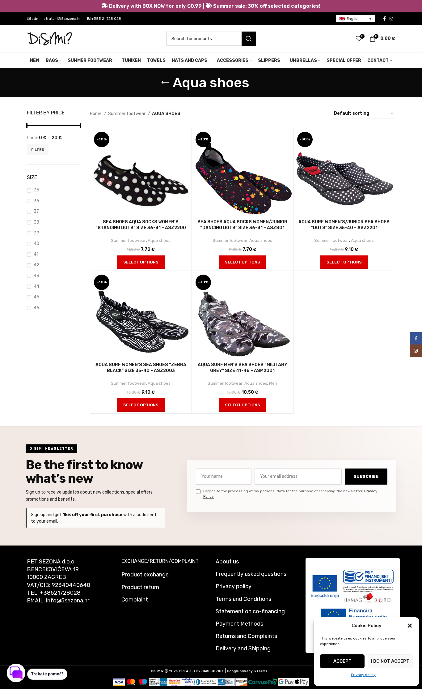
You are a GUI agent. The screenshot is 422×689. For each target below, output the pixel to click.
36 (36, 200)
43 (36, 275)
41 (36, 254)
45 (36, 297)
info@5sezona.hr (67, 600)
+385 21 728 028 (106, 18)
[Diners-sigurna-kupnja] (226, 682)
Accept (342, 661)
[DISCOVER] (241, 682)
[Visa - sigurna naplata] (119, 682)
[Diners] (204, 682)
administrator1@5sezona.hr (56, 18)
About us (227, 561)
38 (36, 222)
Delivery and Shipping (243, 648)
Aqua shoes (159, 240)
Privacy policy (363, 675)
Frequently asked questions (251, 574)
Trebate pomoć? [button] (47, 674)
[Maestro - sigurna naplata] (143, 682)
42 (36, 264)
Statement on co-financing (250, 611)
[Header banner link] (211, 6)
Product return (140, 587)
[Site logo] (50, 38)
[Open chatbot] (16, 673)
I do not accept (390, 661)
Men (273, 383)
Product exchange (145, 574)
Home (96, 113)
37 (36, 211)
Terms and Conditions (243, 599)
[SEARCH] (249, 39)
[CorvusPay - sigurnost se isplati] (262, 682)
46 (36, 307)
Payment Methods (239, 623)
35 (36, 190)
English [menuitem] (353, 18)
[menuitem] (355, 19)
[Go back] (165, 82)
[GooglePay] (286, 682)
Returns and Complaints (246, 636)
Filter (37, 150)
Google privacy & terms (247, 671)
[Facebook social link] (384, 19)
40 (36, 243)
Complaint (134, 599)
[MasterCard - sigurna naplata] (131, 682)
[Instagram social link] (391, 19)
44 (36, 286)
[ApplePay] (301, 682)
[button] (410, 626)
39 (36, 233)
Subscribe (366, 476)
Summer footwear (127, 113)
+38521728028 (60, 592)
